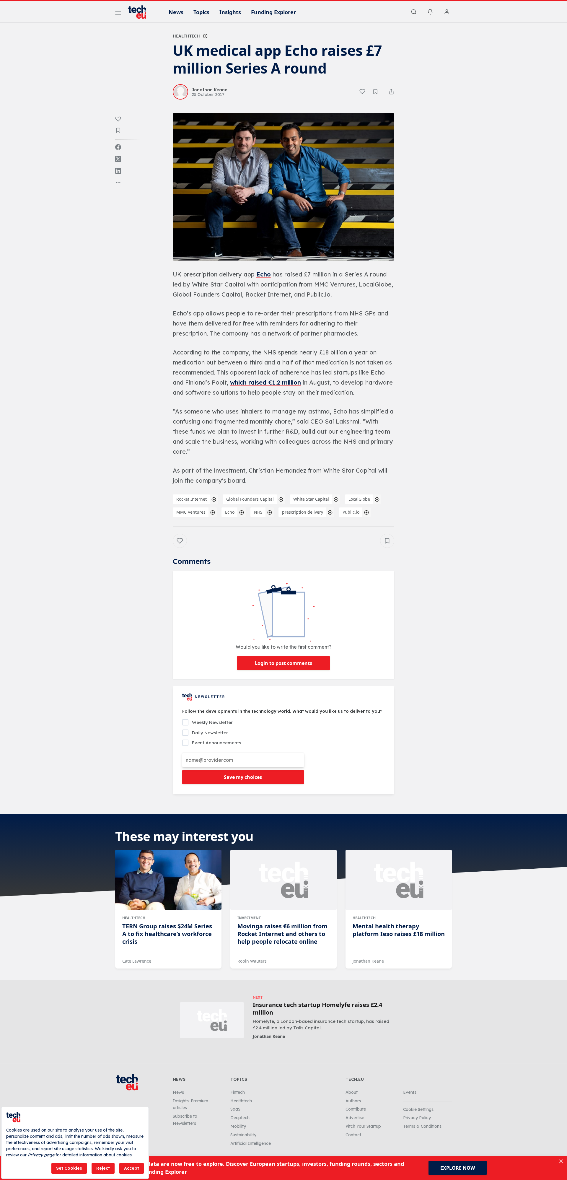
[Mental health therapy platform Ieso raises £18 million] (399, 880)
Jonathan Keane (368, 961)
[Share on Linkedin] (118, 171)
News (176, 12)
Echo (263, 274)
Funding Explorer (273, 12)
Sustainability (243, 1134)
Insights (230, 12)
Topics (201, 12)
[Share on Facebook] (118, 147)
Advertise (355, 1117)
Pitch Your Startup (363, 1126)
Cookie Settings (418, 1109)
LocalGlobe (359, 499)
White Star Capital (311, 499)
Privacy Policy (417, 1117)
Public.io (351, 512)
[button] (283, 187)
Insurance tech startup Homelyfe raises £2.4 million (317, 1008)
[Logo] (140, 12)
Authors (353, 1100)
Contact (353, 1134)
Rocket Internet (191, 499)
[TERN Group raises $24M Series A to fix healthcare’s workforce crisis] (168, 880)
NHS (258, 512)
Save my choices (243, 777)
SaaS (235, 1109)
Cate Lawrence (136, 961)
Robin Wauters (252, 961)
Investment (249, 917)
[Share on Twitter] (118, 159)
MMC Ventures (191, 512)
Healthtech (186, 36)
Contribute (356, 1109)
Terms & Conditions (422, 1126)
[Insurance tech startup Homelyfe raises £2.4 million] (212, 1020)
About (352, 1092)
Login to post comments (283, 663)
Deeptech (240, 1117)
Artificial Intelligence (250, 1143)
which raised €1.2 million (265, 382)
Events (409, 1092)
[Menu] (118, 14)
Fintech (237, 1092)
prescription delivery (302, 512)
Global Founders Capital (250, 499)
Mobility (238, 1126)
